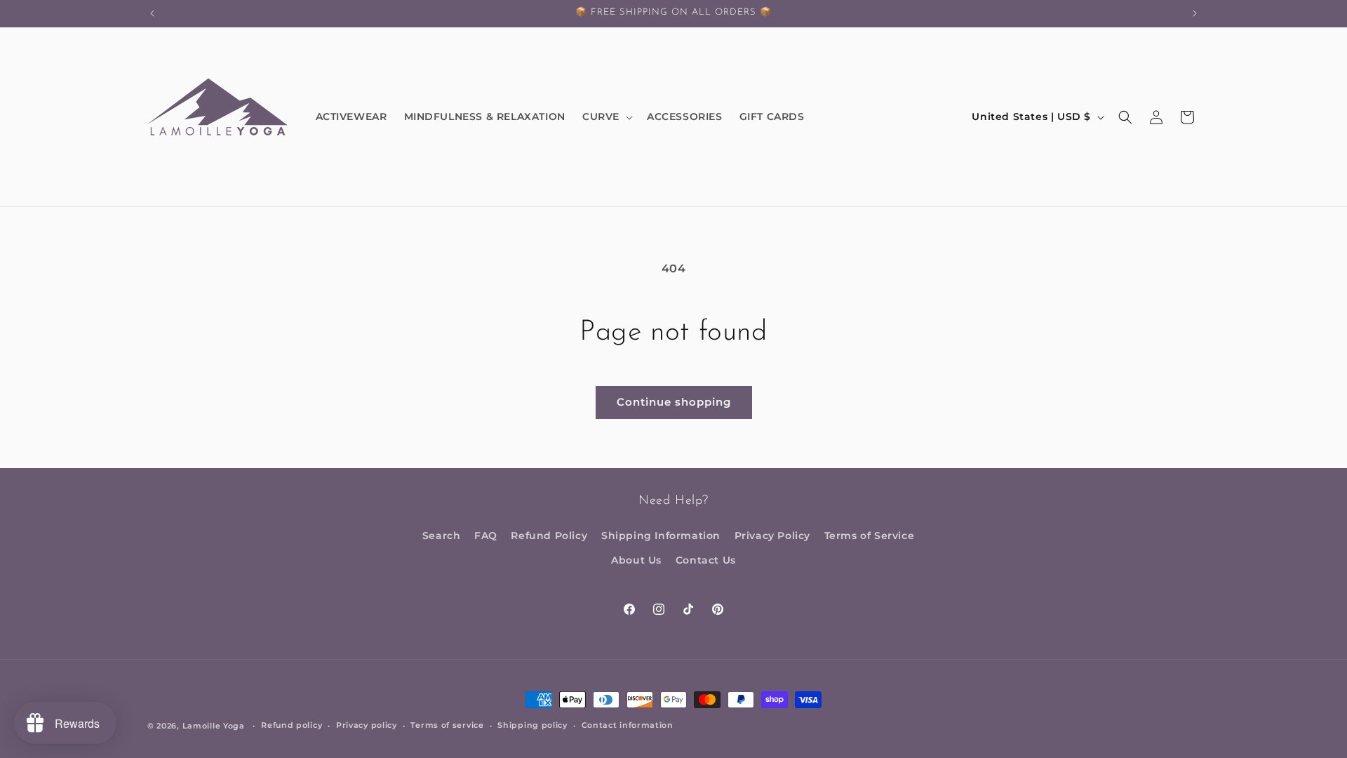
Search (441, 535)
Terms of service (446, 725)
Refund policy (291, 725)
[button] (606, 116)
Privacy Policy (772, 535)
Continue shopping (674, 401)
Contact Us (706, 560)
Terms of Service (869, 535)
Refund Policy (549, 535)
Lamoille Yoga (213, 726)
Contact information (628, 725)
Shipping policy (532, 725)
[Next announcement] (1194, 13)
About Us (636, 560)
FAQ (485, 535)
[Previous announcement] (152, 13)
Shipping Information (661, 535)
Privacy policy (366, 725)
